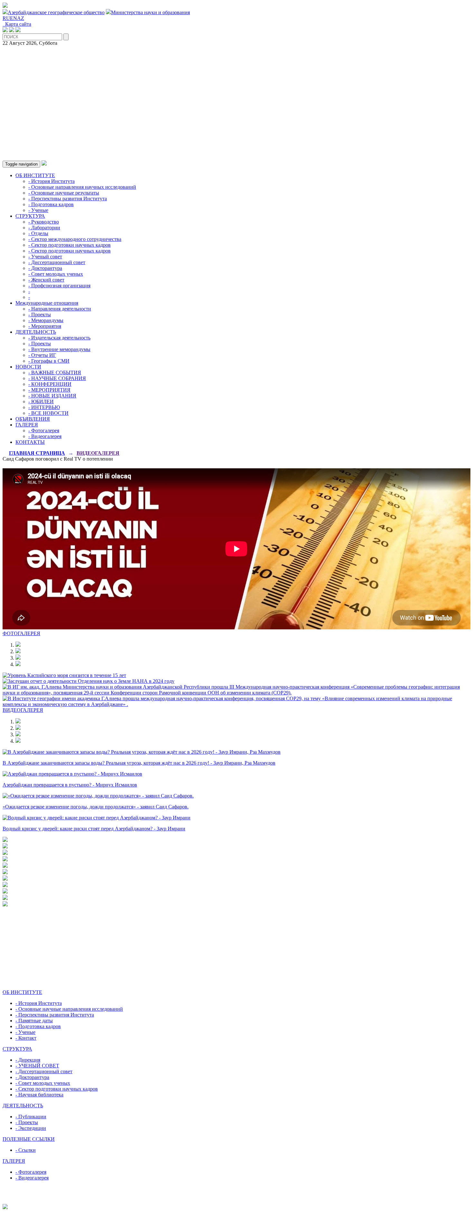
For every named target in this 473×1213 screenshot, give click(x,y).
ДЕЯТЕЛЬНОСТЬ (35, 332)
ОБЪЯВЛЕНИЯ (32, 419)
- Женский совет (46, 279)
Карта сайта (17, 24)
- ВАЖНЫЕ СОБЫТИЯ (54, 372)
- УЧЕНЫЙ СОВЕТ (37, 1065)
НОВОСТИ (28, 366)
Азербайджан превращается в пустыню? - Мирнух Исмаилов (70, 785)
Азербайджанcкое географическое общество (56, 12)
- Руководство (43, 221)
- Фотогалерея (43, 430)
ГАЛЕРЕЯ (26, 424)
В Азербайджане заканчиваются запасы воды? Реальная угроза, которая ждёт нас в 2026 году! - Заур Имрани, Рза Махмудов (139, 763)
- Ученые (38, 210)
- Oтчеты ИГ (42, 355)
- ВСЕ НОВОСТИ (48, 413)
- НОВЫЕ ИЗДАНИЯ (52, 395)
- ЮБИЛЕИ (41, 401)
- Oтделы (38, 233)
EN (13, 18)
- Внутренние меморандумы (59, 349)
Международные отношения (46, 303)
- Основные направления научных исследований (82, 187)
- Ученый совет (45, 256)
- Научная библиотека (39, 1094)
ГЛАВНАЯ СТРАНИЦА (37, 453)
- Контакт (25, 1038)
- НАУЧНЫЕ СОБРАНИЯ (57, 378)
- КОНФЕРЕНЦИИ (49, 384)
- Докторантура (45, 268)
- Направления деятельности (59, 308)
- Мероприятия (44, 326)
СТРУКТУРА (30, 216)
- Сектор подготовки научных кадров (69, 245)
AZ (20, 18)
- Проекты (39, 314)
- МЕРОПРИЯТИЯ (49, 390)
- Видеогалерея (44, 436)
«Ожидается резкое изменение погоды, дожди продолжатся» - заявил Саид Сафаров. (96, 806)
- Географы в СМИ (49, 361)
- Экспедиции (30, 1128)
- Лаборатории (44, 227)
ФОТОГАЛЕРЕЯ (21, 633)
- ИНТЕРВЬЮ (44, 407)
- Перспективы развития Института (67, 198)
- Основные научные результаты (63, 193)
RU (6, 18)
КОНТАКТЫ (30, 442)
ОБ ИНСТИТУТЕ (35, 175)
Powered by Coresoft (236, 1201)
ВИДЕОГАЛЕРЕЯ (98, 453)
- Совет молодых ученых (55, 274)
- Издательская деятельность (59, 337)
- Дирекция (27, 1060)
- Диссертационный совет (56, 262)
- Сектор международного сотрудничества (74, 239)
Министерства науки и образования (150, 12)
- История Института (51, 181)
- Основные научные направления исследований (69, 1009)
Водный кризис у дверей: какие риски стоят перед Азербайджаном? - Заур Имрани (94, 828)
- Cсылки (25, 1150)
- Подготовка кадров (51, 204)
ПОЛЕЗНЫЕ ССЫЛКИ (29, 1139)
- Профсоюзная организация (59, 285)
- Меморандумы (45, 320)
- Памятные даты (34, 1020)
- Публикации (30, 1116)
